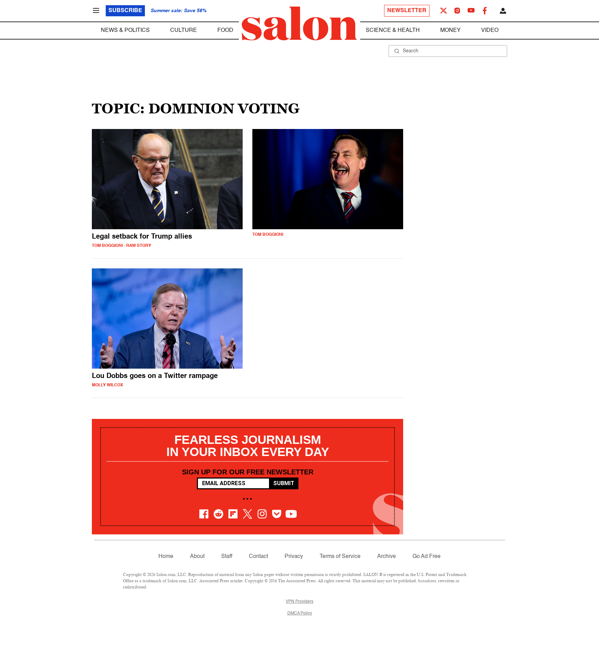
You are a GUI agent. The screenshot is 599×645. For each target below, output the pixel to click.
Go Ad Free (427, 556)
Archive (386, 556)
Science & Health (393, 30)
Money (450, 30)
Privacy (294, 556)
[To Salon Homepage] (299, 23)
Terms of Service (340, 556)
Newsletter (406, 11)
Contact (258, 556)
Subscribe (125, 11)
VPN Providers (299, 602)
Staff (226, 556)
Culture (183, 30)
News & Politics (125, 30)
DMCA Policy (299, 613)
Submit (283, 483)
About (197, 556)
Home (165, 556)
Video (489, 30)
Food (225, 30)
